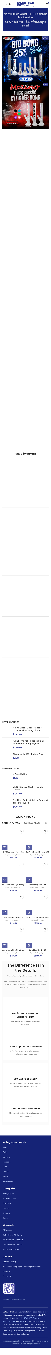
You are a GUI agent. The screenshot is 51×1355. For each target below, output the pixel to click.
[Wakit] (25, 582)
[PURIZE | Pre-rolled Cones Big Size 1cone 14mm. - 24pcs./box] (6, 744)
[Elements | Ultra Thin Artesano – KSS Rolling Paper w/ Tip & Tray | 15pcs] (37, 871)
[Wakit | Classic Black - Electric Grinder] (6, 790)
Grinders (6, 1213)
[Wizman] (25, 541)
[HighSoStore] (25, 569)
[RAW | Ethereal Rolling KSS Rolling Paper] (37, 838)
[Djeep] (25, 473)
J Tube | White (20, 774)
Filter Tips (7, 1203)
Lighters (6, 1208)
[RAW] (25, 596)
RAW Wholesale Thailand (13, 1240)
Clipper (6, 1171)
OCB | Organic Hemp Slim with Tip (38, 918)
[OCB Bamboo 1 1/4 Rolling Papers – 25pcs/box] (13, 871)
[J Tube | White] (6, 777)
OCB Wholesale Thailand (13, 1244)
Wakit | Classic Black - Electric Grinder (28, 788)
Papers (7, 855)
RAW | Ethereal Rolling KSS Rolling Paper (37, 853)
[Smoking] (25, 555)
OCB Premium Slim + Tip (13, 852)
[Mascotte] (25, 609)
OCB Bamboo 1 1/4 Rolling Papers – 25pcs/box (13, 886)
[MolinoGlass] (25, 678)
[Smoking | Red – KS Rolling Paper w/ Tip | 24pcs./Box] (37, 936)
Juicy (5, 1167)
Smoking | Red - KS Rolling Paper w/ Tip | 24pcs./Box (30, 801)
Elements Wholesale (11, 1249)
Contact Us (7, 1276)
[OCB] (25, 528)
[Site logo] (25, 4)
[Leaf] (25, 650)
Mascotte (6, 1162)
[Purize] (25, 514)
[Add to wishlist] (21, 831)
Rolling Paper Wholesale (12, 1235)
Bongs (5, 1218)
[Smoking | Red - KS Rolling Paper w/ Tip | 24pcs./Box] (6, 803)
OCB (5, 1152)
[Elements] (25, 637)
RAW (5, 1147)
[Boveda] (25, 487)
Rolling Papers (16, 855)
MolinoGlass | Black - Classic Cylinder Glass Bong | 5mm (27, 729)
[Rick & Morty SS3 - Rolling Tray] (6, 757)
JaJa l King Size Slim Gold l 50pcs (13, 951)
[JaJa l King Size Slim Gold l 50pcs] (13, 936)
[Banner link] (25, 59)
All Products (7, 1230)
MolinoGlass (8, 1181)
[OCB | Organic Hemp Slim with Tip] (37, 904)
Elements (6, 1157)
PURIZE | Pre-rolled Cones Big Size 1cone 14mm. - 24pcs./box (29, 742)
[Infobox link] (25, 1013)
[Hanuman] (25, 623)
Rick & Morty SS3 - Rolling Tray (28, 754)
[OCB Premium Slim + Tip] (13, 838)
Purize (5, 1176)
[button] (4, 847)
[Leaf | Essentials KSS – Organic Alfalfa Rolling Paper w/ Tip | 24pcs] (13, 904)
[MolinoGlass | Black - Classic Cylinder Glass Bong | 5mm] (6, 731)
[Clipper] (25, 664)
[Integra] (25, 500)
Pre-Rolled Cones (10, 1198)
